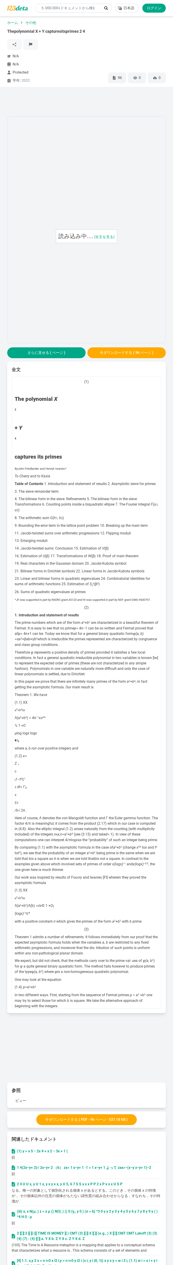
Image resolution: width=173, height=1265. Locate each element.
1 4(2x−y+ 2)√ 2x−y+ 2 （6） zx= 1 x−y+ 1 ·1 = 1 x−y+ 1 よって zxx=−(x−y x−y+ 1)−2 (84, 1167)
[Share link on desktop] (14, 44)
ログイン (154, 8)
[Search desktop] (106, 8)
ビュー (20, 1100)
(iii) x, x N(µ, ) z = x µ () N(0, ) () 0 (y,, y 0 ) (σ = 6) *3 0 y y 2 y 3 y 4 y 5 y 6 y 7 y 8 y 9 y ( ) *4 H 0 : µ (87, 1214)
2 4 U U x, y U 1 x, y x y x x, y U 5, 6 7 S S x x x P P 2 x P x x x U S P (69, 1184)
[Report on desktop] (30, 44)
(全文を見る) (104, 237)
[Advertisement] (89, 102)
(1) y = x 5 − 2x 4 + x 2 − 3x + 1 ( (42, 1151)
